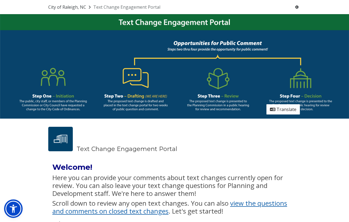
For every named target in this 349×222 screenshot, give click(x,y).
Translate (285, 109)
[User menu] (297, 7)
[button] (13, 209)
